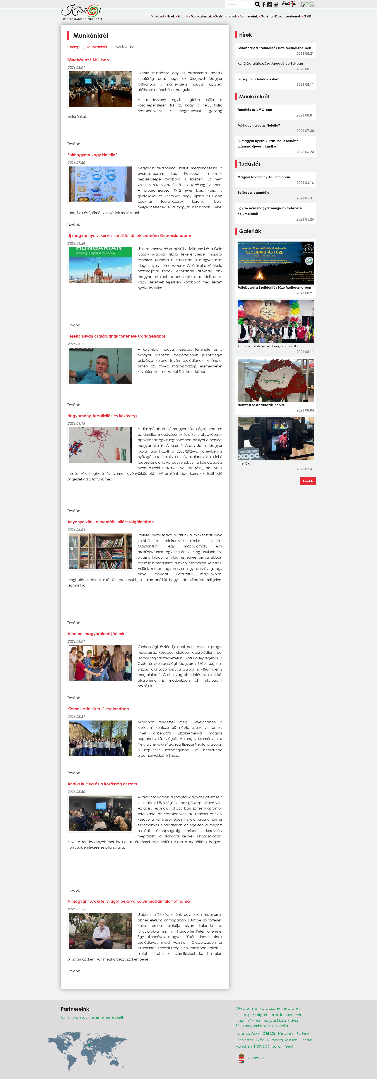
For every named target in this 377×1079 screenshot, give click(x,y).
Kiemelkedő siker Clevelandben (98, 708)
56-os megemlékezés (252, 1025)
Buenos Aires (247, 1033)
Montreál (293, 1014)
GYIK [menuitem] (307, 16)
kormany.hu (258, 1057)
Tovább (308, 481)
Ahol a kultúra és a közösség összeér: (103, 783)
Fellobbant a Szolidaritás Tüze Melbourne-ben (274, 48)
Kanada (262, 1045)
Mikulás (291, 1040)
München (243, 1046)
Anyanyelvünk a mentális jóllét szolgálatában (110, 521)
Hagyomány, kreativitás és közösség (102, 415)
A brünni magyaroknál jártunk (95, 633)
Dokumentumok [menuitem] (288, 16)
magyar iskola (274, 1020)
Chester (306, 1040)
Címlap (73, 47)
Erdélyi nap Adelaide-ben (258, 79)
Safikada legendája (253, 192)
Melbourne (246, 1008)
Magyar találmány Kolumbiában (264, 177)
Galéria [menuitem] (266, 16)
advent (294, 1020)
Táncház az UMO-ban (88, 59)
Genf (289, 1046)
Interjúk (244, 463)
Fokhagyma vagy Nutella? (92, 154)
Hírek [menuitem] (171, 16)
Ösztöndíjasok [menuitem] (225, 16)
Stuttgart (260, 1014)
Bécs (268, 1032)
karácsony (269, 1008)
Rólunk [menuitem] (182, 16)
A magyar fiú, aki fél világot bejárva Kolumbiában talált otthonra (128, 901)
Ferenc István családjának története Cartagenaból (116, 336)
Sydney (303, 1033)
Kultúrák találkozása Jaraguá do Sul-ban (270, 63)
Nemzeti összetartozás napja (261, 405)
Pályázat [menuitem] (157, 16)
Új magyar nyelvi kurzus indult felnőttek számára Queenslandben (129, 235)
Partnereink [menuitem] (249, 16)
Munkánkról (97, 47)
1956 (260, 1039)
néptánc (291, 1008)
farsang (243, 1014)
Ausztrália (280, 1025)
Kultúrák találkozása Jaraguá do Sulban (270, 346)
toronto (276, 1014)
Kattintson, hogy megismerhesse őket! (92, 1017)
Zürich (277, 1046)
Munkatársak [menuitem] (201, 16)
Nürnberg (275, 1040)
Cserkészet (244, 1040)
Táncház (286, 1033)
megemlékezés (247, 1020)
